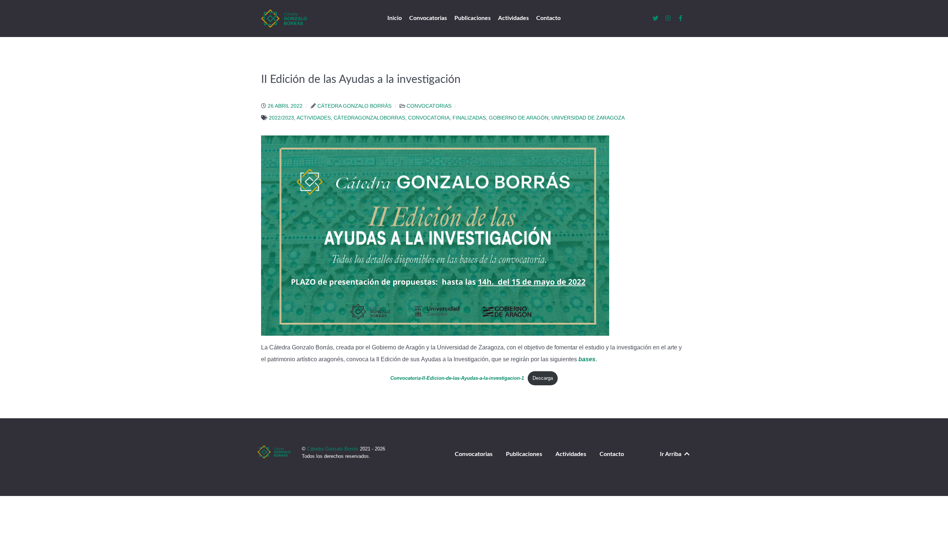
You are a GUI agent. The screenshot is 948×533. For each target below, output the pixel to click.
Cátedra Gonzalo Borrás (333, 449)
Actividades (570, 454)
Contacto (612, 454)
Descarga (543, 378)
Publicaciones (524, 454)
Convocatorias (474, 454)
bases (586, 359)
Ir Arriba (671, 454)
